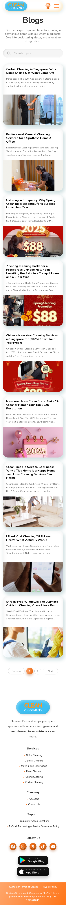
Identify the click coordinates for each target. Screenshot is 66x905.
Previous (16, 671)
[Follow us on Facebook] (13, 846)
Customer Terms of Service (23, 887)
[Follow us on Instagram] (22, 846)
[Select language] (48, 6)
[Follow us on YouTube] (53, 846)
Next (50, 671)
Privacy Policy (49, 887)
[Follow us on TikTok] (42, 846)
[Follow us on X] (33, 846)
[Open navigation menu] (56, 6)
